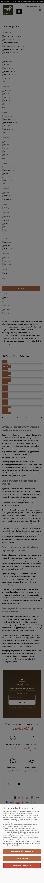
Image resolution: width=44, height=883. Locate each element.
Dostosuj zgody (22, 858)
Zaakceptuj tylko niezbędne (22, 851)
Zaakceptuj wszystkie (22, 865)
